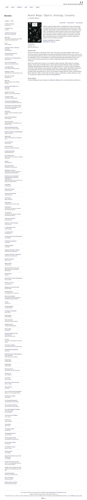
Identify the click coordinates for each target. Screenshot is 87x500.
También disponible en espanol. (51, 40)
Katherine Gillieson (55, 80)
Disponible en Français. (49, 41)
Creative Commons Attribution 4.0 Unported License (53, 492)
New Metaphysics (31, 44)
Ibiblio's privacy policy (77, 495)
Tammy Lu (77, 80)
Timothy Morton (55, 74)
